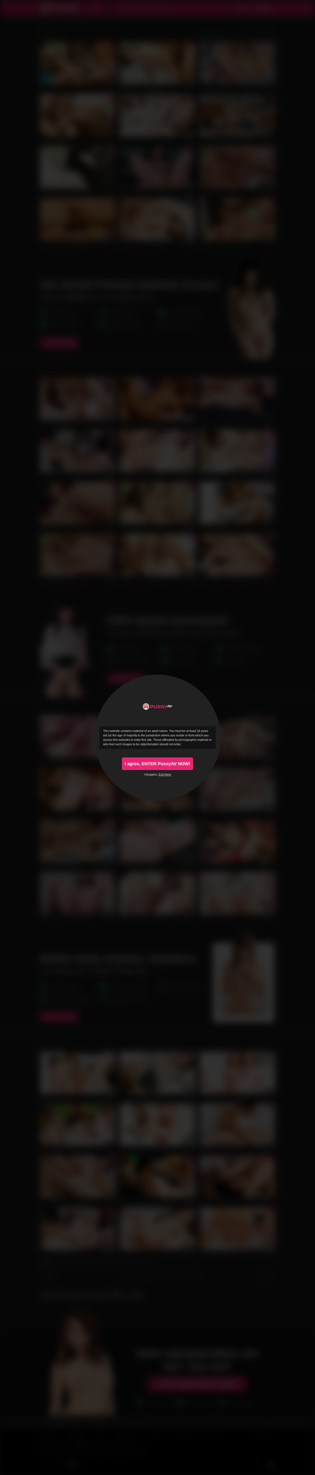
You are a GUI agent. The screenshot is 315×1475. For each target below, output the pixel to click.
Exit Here (165, 774)
